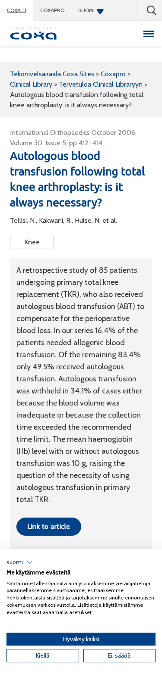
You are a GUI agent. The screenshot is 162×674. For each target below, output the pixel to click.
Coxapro (52, 10)
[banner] (33, 33)
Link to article (48, 526)
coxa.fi (16, 10)
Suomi (86, 10)
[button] (19, 562)
